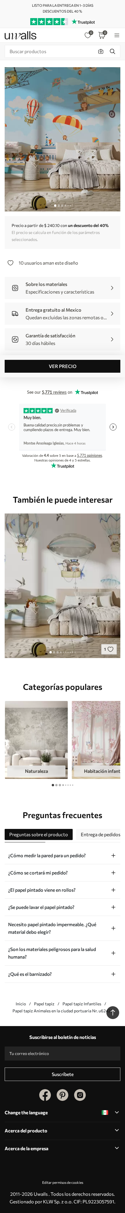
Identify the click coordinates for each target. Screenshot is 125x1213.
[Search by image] (101, 51)
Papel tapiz (44, 1003)
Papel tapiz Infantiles (82, 1003)
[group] (36, 740)
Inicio (21, 1003)
